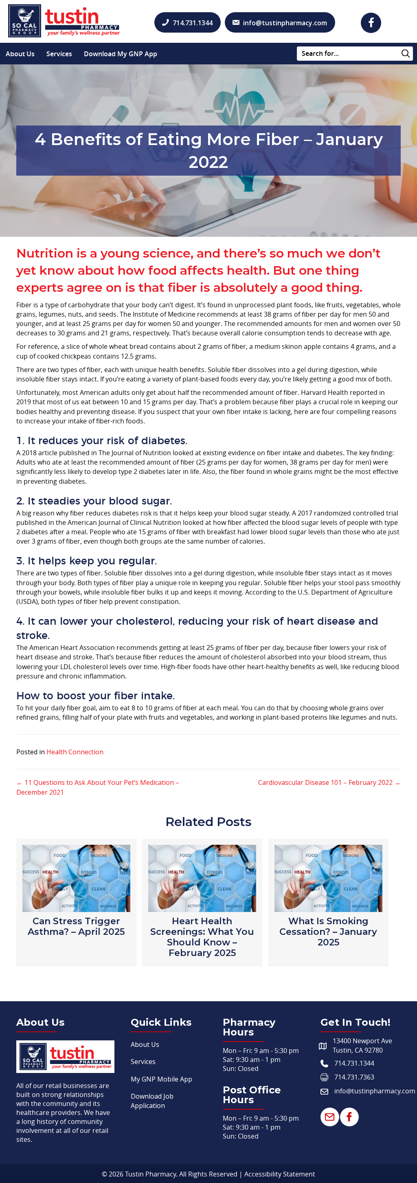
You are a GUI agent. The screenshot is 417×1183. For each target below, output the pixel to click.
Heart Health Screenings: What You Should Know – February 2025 (202, 937)
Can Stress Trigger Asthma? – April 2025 (76, 926)
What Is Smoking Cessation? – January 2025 (328, 932)
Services (59, 53)
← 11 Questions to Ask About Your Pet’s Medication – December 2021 (97, 787)
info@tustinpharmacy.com (374, 1090)
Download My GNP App (120, 53)
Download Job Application (152, 1101)
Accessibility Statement (279, 1174)
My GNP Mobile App (161, 1079)
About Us (20, 53)
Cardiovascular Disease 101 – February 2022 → (329, 782)
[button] (371, 23)
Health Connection (74, 751)
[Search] (406, 54)
